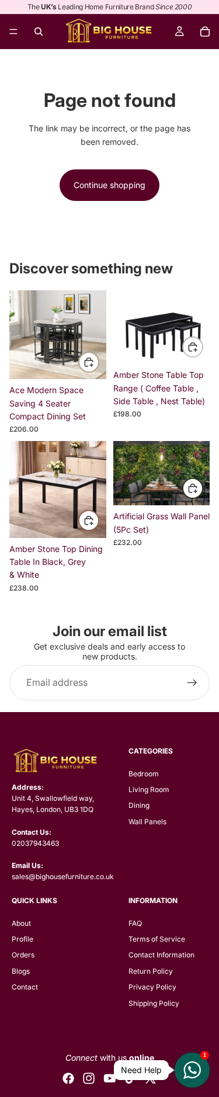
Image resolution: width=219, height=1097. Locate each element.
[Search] (38, 31)
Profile (22, 939)
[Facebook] (68, 1078)
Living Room (148, 789)
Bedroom (143, 773)
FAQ (135, 923)
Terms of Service (156, 939)
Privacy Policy (152, 987)
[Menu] (13, 31)
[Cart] (205, 31)
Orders (23, 954)
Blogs (21, 971)
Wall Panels (147, 821)
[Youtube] (110, 1078)
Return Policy (150, 971)
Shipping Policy (153, 1003)
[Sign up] (192, 682)
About (21, 923)
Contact (25, 987)
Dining (139, 805)
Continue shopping (109, 185)
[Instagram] (89, 1078)
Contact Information (161, 954)
